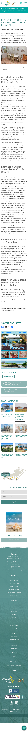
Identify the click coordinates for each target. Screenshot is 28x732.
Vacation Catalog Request (14, 592)
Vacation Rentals (14, 578)
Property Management (14, 628)
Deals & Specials (14, 589)
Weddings (14, 634)
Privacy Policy (7, 710)
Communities (14, 606)
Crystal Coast (14, 603)
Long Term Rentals (14, 584)
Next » (24, 69)
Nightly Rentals (14, 581)
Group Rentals (14, 586)
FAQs (14, 657)
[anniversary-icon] (20, 680)
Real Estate (14, 631)
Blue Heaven (19, 35)
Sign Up (14, 502)
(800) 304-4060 (16, 567)
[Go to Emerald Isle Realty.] (1, 8)
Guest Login (14, 636)
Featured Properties (8, 376)
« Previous (4, 69)
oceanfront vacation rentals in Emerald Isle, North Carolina (12, 307)
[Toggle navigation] (25, 3)
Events (14, 617)
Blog (14, 620)
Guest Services (14, 595)
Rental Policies (14, 661)
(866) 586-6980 (16, 565)
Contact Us (14, 652)
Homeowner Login (14, 639)
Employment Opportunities (14, 666)
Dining (14, 614)
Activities (14, 609)
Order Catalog (14, 540)
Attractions (14, 611)
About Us (14, 648)
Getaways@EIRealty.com (14, 562)
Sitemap (14, 670)
